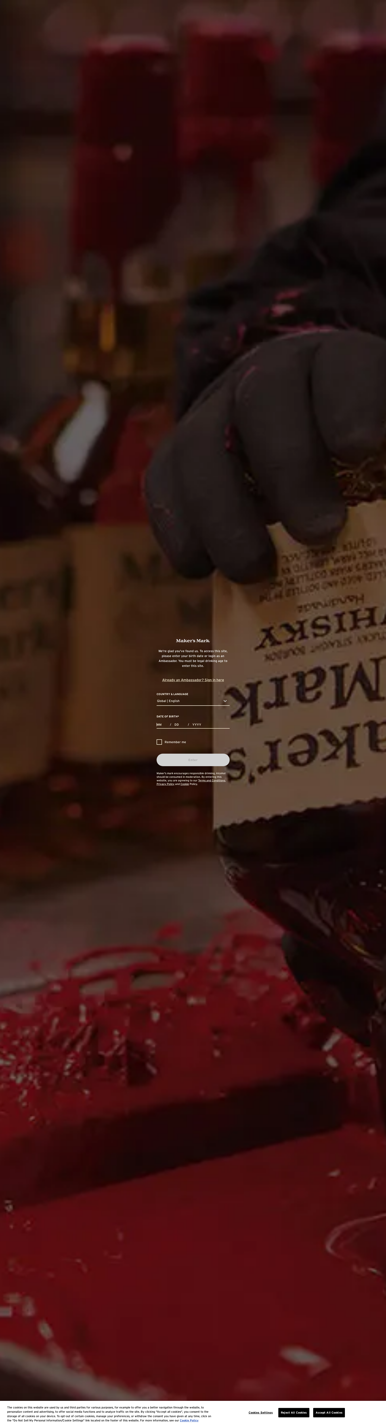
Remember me (175, 742)
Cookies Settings (261, 1412)
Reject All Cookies (294, 1412)
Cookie (184, 783)
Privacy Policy (165, 783)
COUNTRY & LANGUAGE (172, 694)
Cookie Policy (189, 1420)
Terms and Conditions (211, 780)
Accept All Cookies (329, 1412)
